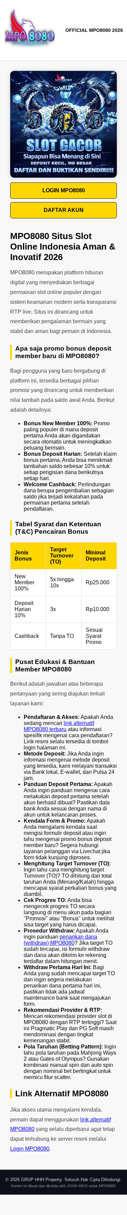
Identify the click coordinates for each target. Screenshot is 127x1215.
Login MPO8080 (29, 1149)
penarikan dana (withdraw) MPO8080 (60, 940)
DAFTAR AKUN (64, 210)
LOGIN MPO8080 (63, 190)
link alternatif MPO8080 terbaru (59, 726)
